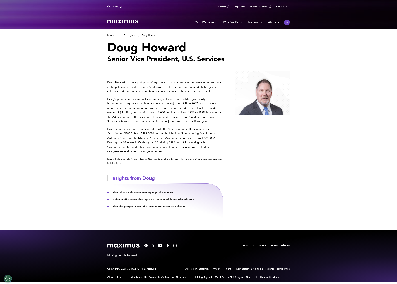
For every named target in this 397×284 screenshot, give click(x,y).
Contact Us (248, 245)
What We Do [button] (231, 22)
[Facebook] (168, 245)
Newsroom (255, 22)
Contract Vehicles (280, 245)
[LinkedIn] (146, 245)
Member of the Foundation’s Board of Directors (158, 277)
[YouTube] (160, 245)
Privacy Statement (221, 268)
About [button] (272, 22)
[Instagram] (175, 245)
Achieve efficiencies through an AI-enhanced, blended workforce (153, 199)
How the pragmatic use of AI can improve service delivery (149, 206)
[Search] (287, 22)
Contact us (281, 6)
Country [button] (115, 6)
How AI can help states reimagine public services (143, 192)
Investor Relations (259, 6)
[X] (153, 245)
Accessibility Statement (197, 268)
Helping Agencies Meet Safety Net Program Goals (223, 277)
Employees (239, 6)
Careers (222, 6)
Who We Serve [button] (204, 22)
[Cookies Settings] (8, 278)
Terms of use (283, 268)
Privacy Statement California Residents (254, 268)
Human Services (269, 277)
